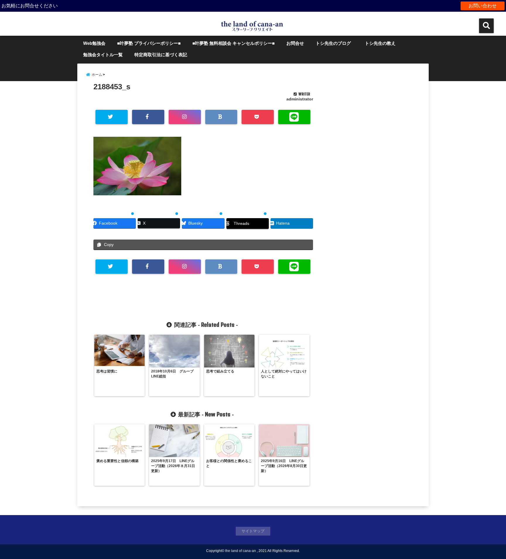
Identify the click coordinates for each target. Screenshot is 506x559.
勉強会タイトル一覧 (103, 54)
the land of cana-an (240, 551)
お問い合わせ (483, 5)
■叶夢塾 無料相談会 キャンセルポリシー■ (233, 43)
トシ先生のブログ (333, 43)
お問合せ (295, 43)
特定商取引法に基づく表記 (160, 54)
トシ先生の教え (382, 43)
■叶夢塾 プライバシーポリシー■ (149, 43)
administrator (299, 99)
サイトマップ (253, 531)
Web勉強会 (94, 43)
